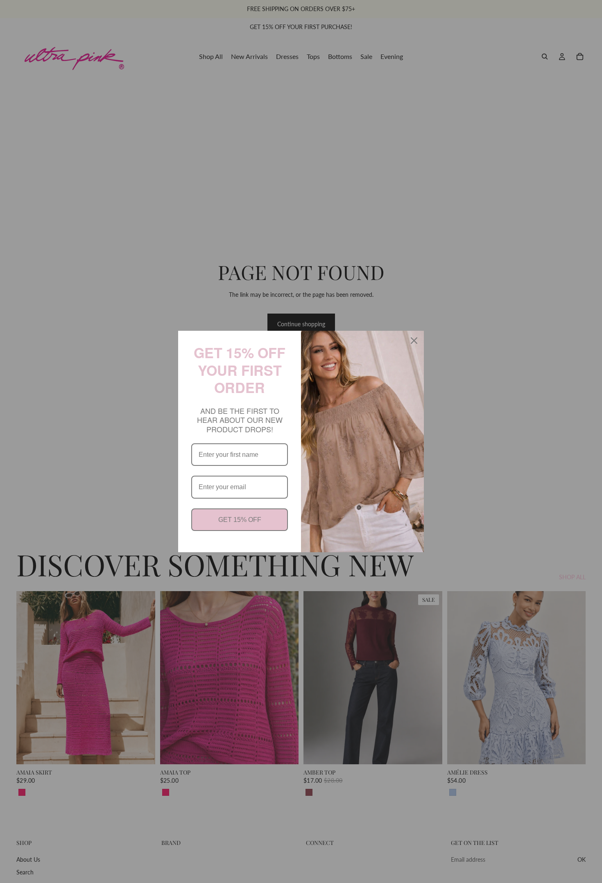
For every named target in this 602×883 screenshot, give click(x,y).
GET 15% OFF (239, 519)
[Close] (414, 340)
